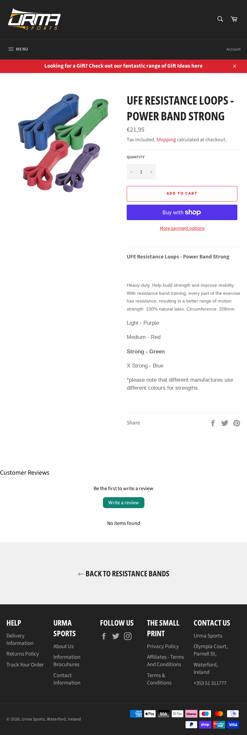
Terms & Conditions (159, 679)
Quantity (135, 157)
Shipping (166, 139)
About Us (63, 646)
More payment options (182, 228)
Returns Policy (22, 654)
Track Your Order (25, 665)
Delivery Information (19, 639)
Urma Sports (33, 719)
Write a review (123, 502)
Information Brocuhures (66, 660)
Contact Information (66, 679)
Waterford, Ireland (64, 719)
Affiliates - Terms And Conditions (165, 660)
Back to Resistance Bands (126, 573)
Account (233, 49)
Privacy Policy (163, 646)
